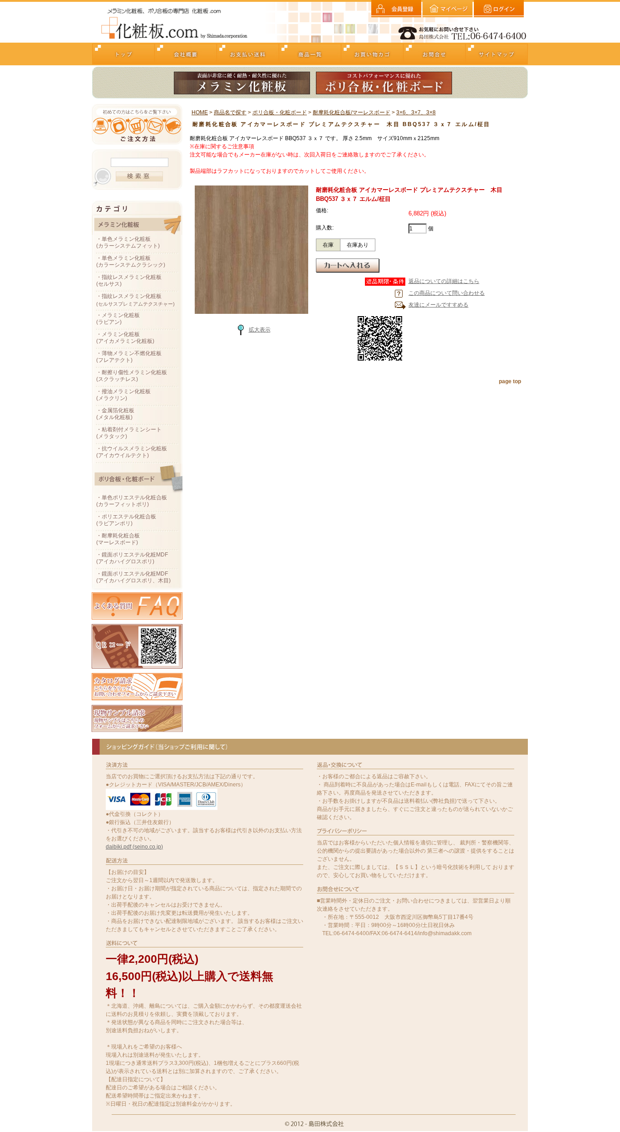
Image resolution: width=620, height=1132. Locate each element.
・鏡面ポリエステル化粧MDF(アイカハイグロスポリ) (132, 558)
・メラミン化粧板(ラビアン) (118, 318)
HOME (200, 112)
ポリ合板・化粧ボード (279, 112)
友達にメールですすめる (438, 305)
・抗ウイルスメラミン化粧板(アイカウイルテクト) (131, 452)
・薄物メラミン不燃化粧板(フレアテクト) (129, 356)
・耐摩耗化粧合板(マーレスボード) (118, 539)
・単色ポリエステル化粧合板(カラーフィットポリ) (131, 500)
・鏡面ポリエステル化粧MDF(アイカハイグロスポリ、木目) (133, 577)
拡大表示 (260, 330)
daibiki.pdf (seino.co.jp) (134, 847)
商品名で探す (230, 112)
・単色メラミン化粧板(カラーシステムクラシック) (130, 261)
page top (510, 381)
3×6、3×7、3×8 (416, 112)
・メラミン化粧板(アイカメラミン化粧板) (125, 337)
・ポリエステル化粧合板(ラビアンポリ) (126, 520)
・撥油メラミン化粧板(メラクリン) (123, 394)
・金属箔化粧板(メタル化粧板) (115, 413)
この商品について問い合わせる (446, 293)
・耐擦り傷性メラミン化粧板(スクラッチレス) (131, 375)
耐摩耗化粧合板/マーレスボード (351, 112)
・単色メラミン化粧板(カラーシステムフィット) (128, 242)
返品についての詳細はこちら (443, 281)
